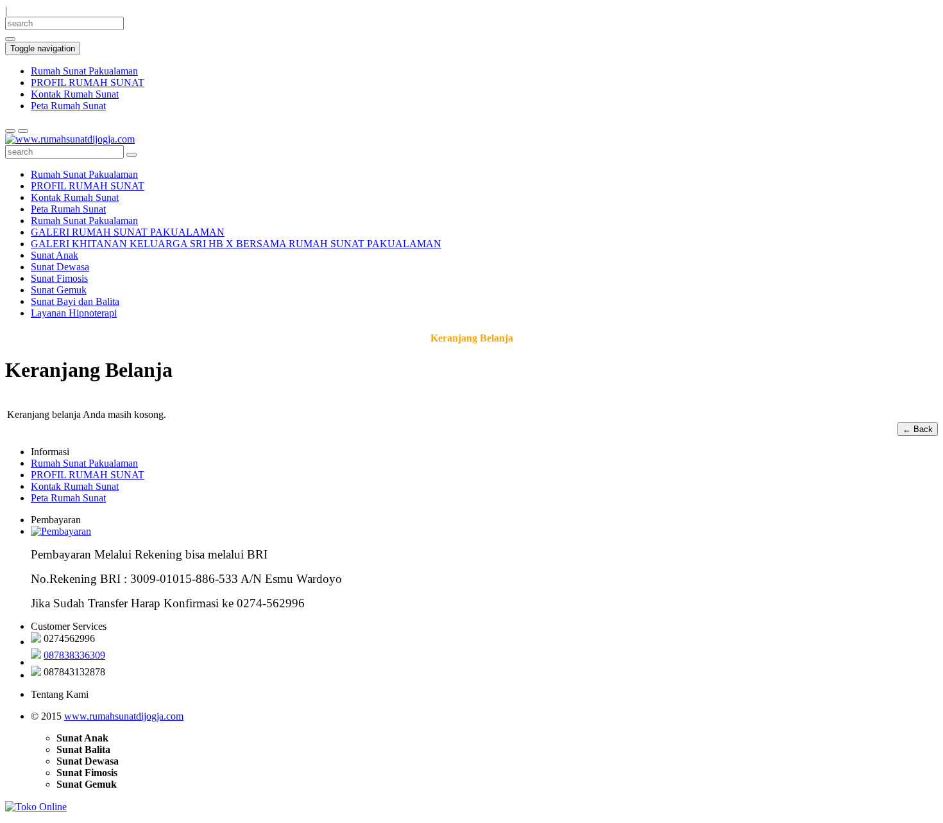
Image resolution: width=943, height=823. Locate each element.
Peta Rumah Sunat (68, 105)
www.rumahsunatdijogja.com (123, 716)
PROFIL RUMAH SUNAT (87, 82)
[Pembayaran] (61, 531)
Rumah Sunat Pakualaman (84, 70)
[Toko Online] (36, 806)
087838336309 (74, 655)
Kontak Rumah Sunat (75, 94)
